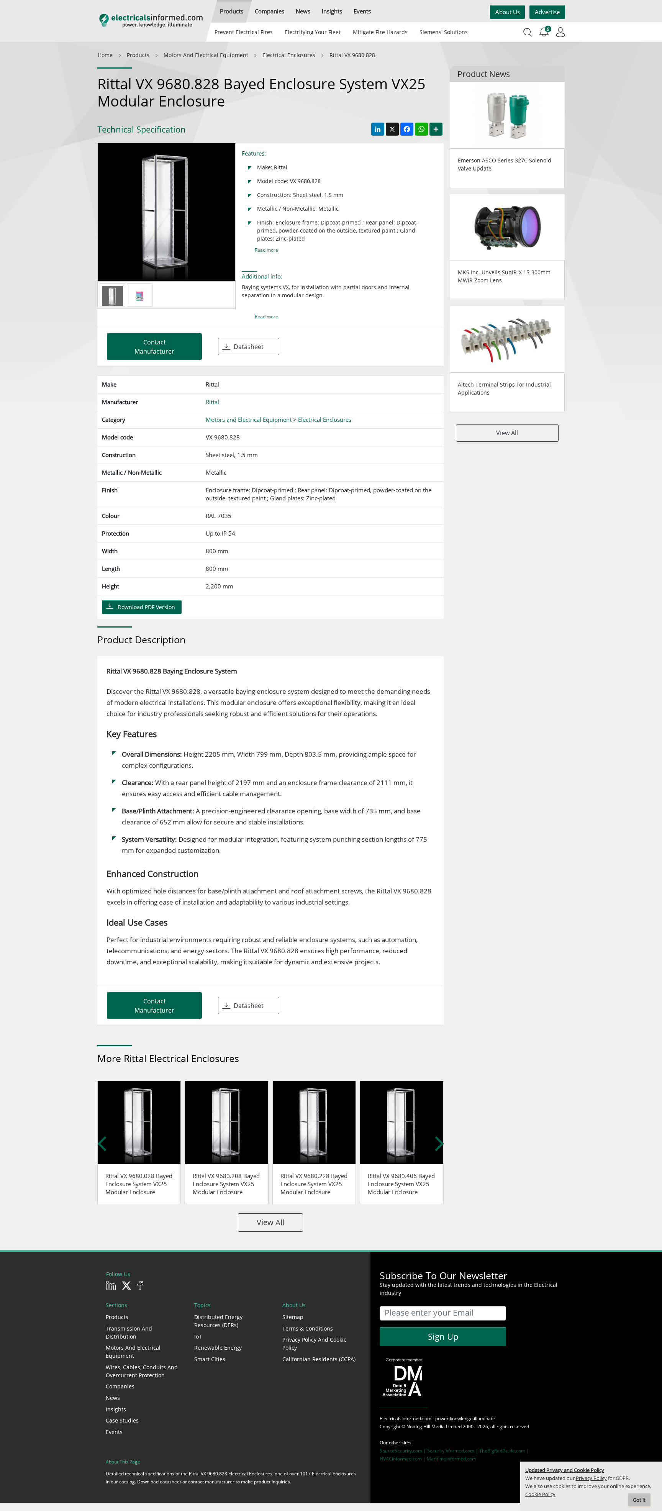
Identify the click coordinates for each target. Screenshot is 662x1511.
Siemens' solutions (443, 32)
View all (270, 1222)
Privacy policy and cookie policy (314, 1343)
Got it (639, 1500)
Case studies (122, 1420)
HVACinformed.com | (403, 1458)
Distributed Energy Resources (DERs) (218, 1321)
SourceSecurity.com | (403, 1450)
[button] (231, 11)
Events (114, 1432)
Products (117, 1317)
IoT (198, 1336)
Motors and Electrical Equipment (133, 1351)
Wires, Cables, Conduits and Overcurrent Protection (142, 1371)
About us (507, 12)
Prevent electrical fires (244, 32)
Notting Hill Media (425, 1426)
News (113, 1397)
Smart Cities (209, 1359)
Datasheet (249, 347)
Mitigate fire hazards (379, 32)
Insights (116, 1409)
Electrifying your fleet (313, 32)
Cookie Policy (540, 1494)
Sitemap (292, 1317)
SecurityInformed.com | (453, 1450)
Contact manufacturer (154, 347)
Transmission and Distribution (129, 1332)
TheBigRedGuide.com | (504, 1450)
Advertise (547, 12)
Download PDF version (146, 607)
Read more (266, 250)
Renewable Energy (218, 1347)
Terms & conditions (307, 1328)
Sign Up (443, 1336)
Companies (120, 1386)
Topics (202, 1305)
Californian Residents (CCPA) (319, 1359)
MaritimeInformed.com (451, 1458)
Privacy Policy (591, 1478)
